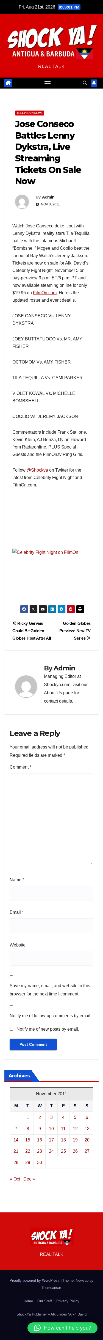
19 (75, 1140)
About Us (53, 692)
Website (18, 945)
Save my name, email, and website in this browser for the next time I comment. (50, 989)
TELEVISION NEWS (30, 112)
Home (28, 1301)
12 (75, 1128)
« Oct (15, 1179)
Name (17, 879)
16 (39, 1140)
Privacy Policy (67, 1301)
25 (63, 1151)
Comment (20, 767)
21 (15, 1151)
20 (87, 1140)
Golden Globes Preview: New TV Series (75, 630)
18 (63, 1140)
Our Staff (44, 1301)
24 (51, 1151)
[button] (85, 83)
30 (39, 1162)
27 (87, 1151)
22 (27, 1151)
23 (39, 1151)
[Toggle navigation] (47, 83)
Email (17, 912)
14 (15, 1140)
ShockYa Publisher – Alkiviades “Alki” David (51, 1314)
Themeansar (51, 1288)
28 (15, 1162)
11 (63, 1128)
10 (51, 1128)
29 (27, 1162)
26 (75, 1151)
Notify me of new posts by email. (47, 1029)
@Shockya (37, 470)
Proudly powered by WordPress (35, 1280)
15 (27, 1140)
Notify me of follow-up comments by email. (50, 1015)
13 (87, 1128)
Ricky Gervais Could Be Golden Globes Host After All (31, 630)
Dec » (29, 1179)
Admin (48, 197)
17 (51, 1140)
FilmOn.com (45, 292)
